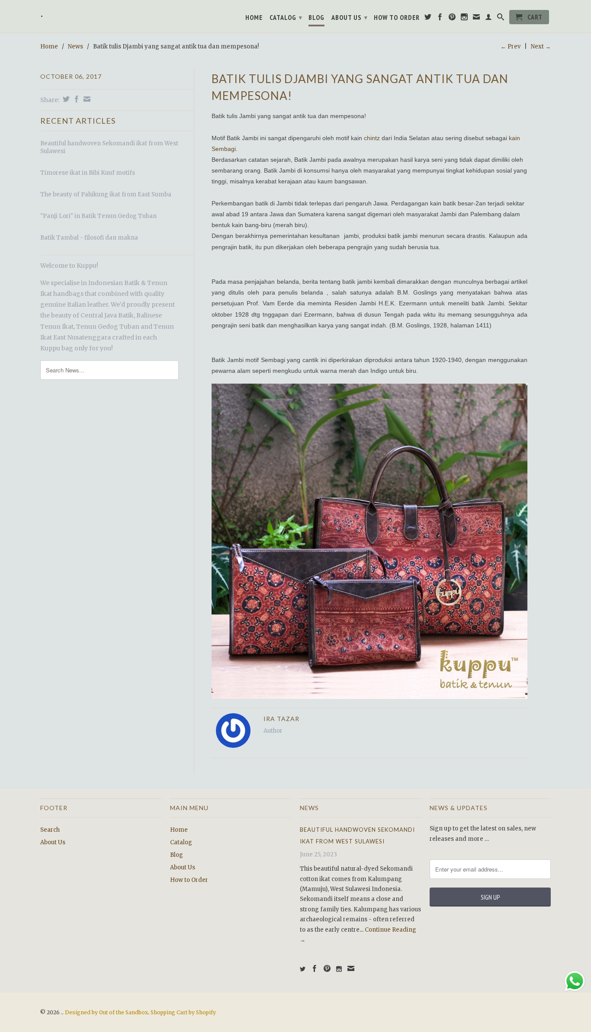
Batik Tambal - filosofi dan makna (89, 237)
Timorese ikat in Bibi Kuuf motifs (87, 172)
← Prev (510, 46)
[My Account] (488, 18)
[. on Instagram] (464, 18)
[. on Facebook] (440, 18)
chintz (372, 138)
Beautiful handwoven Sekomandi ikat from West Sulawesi (109, 147)
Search (50, 829)
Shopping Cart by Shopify (183, 1012)
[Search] (500, 18)
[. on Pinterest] (452, 18)
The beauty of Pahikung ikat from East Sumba (105, 194)
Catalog (286, 17)
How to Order (397, 17)
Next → (541, 46)
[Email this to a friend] (85, 99)
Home (254, 17)
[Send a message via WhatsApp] (575, 981)
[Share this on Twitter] (65, 99)
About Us (349, 17)
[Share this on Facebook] (75, 99)
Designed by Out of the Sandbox (106, 1012)
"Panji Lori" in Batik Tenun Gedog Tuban (98, 216)
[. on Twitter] (428, 18)
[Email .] (476, 18)
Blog (316, 17)
